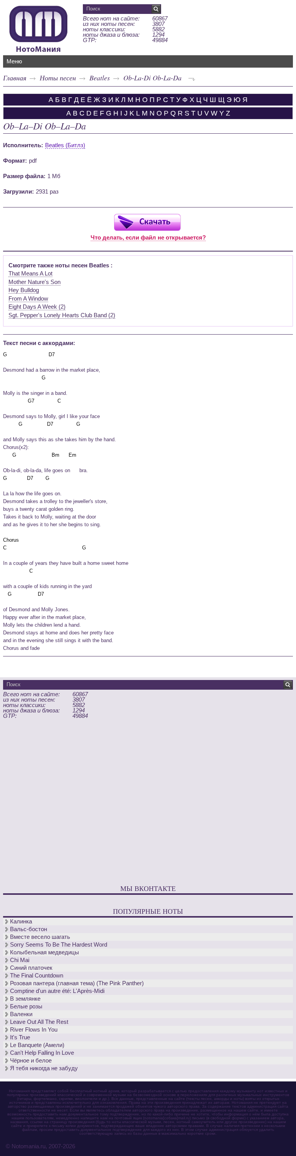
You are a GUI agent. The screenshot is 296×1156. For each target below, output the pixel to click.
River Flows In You (33, 1029)
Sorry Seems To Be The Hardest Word (58, 944)
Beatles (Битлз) (65, 145)
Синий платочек (31, 967)
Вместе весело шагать (40, 936)
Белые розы (26, 1006)
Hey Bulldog (23, 290)
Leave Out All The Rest (39, 1021)
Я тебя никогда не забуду (44, 1068)
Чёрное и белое (31, 1060)
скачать (147, 222)
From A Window (28, 298)
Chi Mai (19, 960)
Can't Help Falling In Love (42, 1052)
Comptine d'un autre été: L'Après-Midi (57, 991)
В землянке (25, 998)
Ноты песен (58, 77)
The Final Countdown (36, 975)
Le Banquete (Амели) (37, 1045)
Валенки (21, 1014)
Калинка (21, 921)
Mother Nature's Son (34, 282)
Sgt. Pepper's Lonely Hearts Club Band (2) (61, 315)
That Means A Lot (30, 273)
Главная (14, 77)
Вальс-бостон (28, 929)
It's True (20, 1037)
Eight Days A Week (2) (37, 306)
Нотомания (38, 28)
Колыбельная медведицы (44, 952)
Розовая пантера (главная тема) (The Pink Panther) (77, 983)
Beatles (99, 77)
